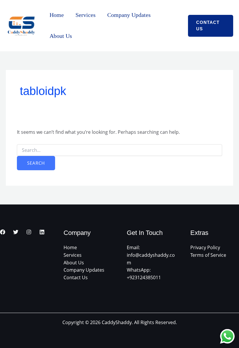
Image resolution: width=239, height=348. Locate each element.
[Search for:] (119, 150)
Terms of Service (208, 255)
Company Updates (129, 15)
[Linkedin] (42, 232)
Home (57, 15)
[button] (210, 26)
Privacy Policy (205, 247)
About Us (61, 36)
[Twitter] (15, 232)
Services (85, 15)
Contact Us (76, 277)
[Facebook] (2, 232)
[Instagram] (28, 232)
